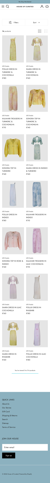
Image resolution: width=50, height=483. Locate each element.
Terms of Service (8, 427)
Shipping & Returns (9, 415)
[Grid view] (39, 31)
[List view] (46, 31)
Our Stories (6, 407)
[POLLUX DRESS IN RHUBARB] (37, 287)
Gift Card (6, 411)
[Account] (41, 6)
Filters (16, 22)
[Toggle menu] (3, 6)
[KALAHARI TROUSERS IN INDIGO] (37, 194)
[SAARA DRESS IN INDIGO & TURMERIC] (37, 147)
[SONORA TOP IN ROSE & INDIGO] (13, 240)
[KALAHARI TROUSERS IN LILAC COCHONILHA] (37, 240)
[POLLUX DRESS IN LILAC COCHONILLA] (37, 333)
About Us (5, 404)
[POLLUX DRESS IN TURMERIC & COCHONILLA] (13, 48)
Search (5, 419)
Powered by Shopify (25, 474)
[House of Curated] (25, 6)
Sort (34, 22)
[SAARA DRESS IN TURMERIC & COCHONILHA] (37, 48)
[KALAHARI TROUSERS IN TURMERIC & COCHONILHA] (13, 98)
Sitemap (5, 423)
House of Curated (13, 474)
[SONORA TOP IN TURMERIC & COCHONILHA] (37, 98)
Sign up (9, 455)
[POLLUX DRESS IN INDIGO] (13, 194)
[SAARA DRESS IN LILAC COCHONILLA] (13, 287)
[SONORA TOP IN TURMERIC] (13, 147)
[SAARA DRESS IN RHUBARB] (13, 333)
